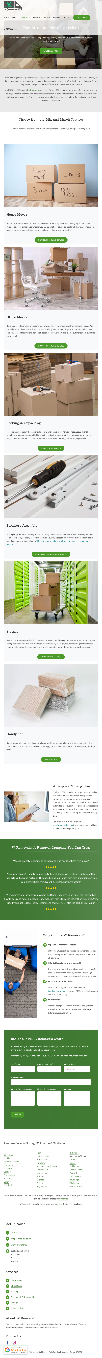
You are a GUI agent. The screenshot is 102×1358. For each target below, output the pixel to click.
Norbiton (41, 1176)
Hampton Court (43, 1156)
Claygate (8, 1168)
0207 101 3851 (17, 1232)
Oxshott (40, 1179)
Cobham (7, 1171)
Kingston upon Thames (47, 1166)
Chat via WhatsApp (19, 1244)
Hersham (41, 1162)
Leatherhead (42, 1169)
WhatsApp (63, 1198)
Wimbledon (74, 1183)
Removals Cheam (11, 1161)
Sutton (73, 1162)
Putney (40, 1183)
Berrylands (8, 1155)
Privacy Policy (17, 1308)
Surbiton (73, 1159)
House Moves (16, 1280)
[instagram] (14, 1342)
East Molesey (9, 1175)
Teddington (74, 1166)
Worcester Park (76, 1186)
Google (57, 1204)
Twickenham (75, 1176)
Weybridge (74, 1179)
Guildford (8, 1185)
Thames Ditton (76, 1169)
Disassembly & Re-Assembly (23, 1297)
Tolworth (73, 1173)
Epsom (7, 1178)
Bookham (8, 1158)
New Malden (42, 1173)
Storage (14, 1302)
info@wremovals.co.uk (39, 90)
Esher (6, 1181)
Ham (39, 1152)
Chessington (9, 1165)
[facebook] (7, 1342)
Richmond (74, 1152)
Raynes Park (42, 1186)
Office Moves (16, 1286)
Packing (14, 1291)
